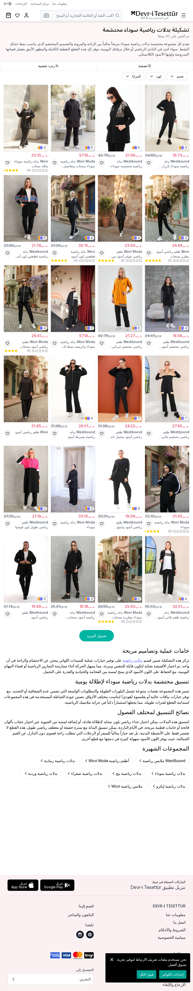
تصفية (142, 66)
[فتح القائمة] (183, 15)
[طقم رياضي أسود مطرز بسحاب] (167, 208)
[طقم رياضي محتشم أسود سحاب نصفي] (167, 298)
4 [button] (139, 238)
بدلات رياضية (133, 660)
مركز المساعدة (40, 3)
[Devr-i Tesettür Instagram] (80, 934)
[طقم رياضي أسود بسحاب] (26, 298)
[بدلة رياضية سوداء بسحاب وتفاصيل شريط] (73, 118)
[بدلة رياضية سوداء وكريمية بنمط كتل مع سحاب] (73, 298)
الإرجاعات (21, 3)
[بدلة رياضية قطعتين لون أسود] (73, 208)
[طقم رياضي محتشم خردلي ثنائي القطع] (120, 298)
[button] (45, 15)
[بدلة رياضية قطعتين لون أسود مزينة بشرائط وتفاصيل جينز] (26, 208)
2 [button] (92, 328)
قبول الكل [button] (146, 974)
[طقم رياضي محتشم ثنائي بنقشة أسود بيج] (167, 389)
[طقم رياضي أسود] (26, 389)
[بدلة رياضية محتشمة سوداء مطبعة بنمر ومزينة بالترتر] (120, 118)
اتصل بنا (179, 922)
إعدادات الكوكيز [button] (173, 974)
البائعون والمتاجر (81, 914)
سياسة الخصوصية (171, 937)
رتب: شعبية (46, 66)
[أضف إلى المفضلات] (149, 163)
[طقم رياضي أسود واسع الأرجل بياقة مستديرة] (120, 479)
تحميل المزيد (96, 635)
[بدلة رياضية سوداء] (167, 479)
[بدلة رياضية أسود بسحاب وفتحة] (73, 569)
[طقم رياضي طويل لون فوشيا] (26, 479)
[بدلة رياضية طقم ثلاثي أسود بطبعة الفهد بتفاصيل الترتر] (167, 569)
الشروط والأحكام (172, 929)
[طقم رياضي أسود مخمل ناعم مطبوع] (120, 389)
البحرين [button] (85, 979)
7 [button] (186, 418)
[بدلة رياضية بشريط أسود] (73, 389)
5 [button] (139, 147)
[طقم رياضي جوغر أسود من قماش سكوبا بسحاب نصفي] (120, 208)
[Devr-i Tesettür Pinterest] (90, 934)
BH (6, 3)
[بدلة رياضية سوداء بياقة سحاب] (26, 118)
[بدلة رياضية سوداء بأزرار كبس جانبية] (167, 118)
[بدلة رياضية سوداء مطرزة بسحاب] (120, 569)
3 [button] (186, 147)
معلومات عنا (59, 3)
